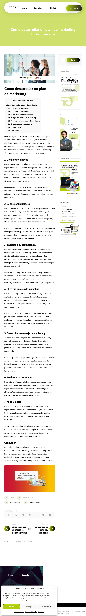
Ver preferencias (46, 607)
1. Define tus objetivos (18, 108)
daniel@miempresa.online (31, 580)
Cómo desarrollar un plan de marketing (21, 105)
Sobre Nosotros (12, 583)
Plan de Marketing (15, 502)
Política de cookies (19, 612)
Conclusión (13, 130)
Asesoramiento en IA (67, 611)
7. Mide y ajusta (15, 127)
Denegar (29, 607)
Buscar (73, 60)
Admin (12, 497)
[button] (54, 589)
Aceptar (11, 607)
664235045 (26, 584)
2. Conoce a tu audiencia (18, 111)
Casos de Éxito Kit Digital (62, 613)
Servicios (12, 579)
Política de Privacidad (31, 612)
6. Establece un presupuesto (20, 124)
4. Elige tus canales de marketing (22, 118)
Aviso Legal (41, 612)
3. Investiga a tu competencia (20, 114)
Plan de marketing (35, 502)
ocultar (30, 100)
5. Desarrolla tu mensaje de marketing (24, 121)
